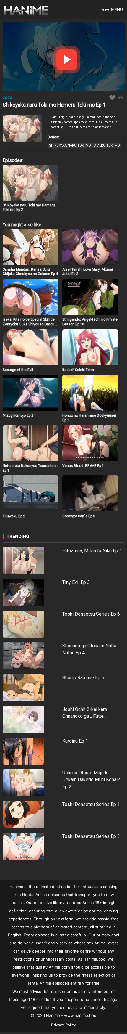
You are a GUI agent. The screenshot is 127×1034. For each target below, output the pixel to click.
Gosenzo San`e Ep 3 (78, 516)
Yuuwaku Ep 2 (14, 516)
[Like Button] (112, 97)
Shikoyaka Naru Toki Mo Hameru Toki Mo (84, 145)
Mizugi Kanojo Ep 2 (18, 415)
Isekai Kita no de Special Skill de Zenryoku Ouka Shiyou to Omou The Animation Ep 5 (29, 324)
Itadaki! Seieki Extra (78, 370)
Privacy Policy (63, 1024)
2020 (7, 97)
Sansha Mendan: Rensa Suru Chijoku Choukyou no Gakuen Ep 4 (30, 271)
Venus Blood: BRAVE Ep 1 (83, 466)
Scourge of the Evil (18, 370)
